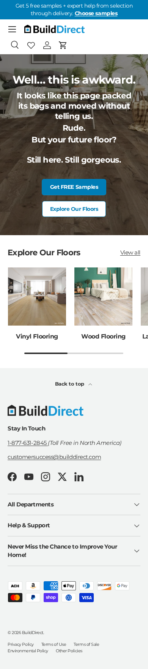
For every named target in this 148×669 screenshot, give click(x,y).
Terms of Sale (86, 644)
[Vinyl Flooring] (37, 296)
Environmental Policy (28, 650)
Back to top (70, 384)
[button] (63, 45)
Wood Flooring (103, 336)
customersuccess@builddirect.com (54, 456)
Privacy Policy (21, 644)
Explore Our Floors (74, 209)
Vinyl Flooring (37, 336)
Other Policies (69, 650)
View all (130, 252)
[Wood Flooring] (103, 296)
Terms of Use (53, 644)
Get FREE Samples (74, 187)
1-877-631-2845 (28, 442)
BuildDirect (32, 632)
